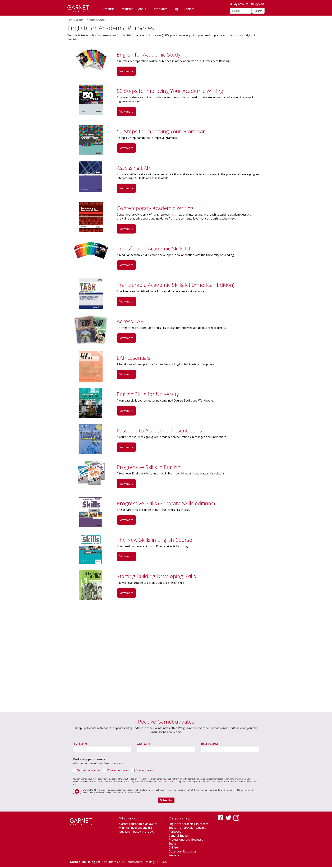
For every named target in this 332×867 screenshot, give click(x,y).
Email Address (210, 743)
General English (179, 835)
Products (108, 9)
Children (174, 847)
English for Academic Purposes (189, 824)
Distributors (159, 9)
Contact (189, 9)
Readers (174, 855)
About (142, 9)
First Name (80, 743)
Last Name (144, 743)
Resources (126, 9)
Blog (176, 9)
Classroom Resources (183, 851)
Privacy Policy (164, 781)
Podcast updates (118, 770)
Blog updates (144, 770)
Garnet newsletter (88, 770)
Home (70, 19)
